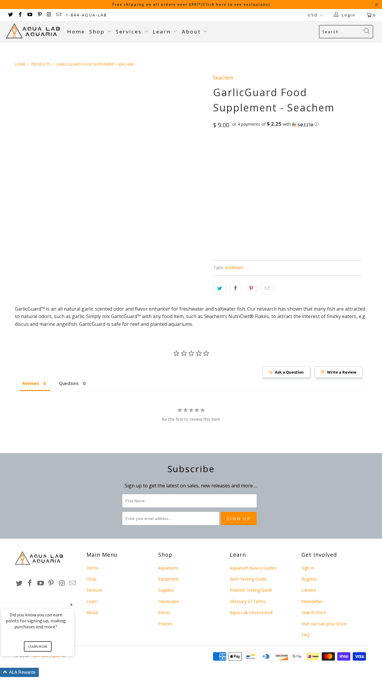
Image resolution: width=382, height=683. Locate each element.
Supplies (166, 590)
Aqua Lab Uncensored (251, 612)
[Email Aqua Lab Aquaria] (58, 15)
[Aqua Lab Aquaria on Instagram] (49, 15)
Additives (234, 267)
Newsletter (312, 601)
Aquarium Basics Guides (253, 568)
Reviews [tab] (30, 383)
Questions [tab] (69, 383)
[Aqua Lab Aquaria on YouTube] (29, 15)
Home (76, 31)
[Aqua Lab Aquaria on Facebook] (19, 15)
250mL (243, 150)
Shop (97, 31)
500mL (294, 150)
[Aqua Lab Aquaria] (33, 31)
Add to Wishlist (251, 238)
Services (130, 31)
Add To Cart (249, 196)
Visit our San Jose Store (323, 624)
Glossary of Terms (248, 601)
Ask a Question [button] (289, 372)
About (192, 31)
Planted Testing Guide (251, 590)
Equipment (168, 579)
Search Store (313, 612)
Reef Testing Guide (248, 579)
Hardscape (168, 601)
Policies (165, 624)
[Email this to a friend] (267, 288)
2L (261, 150)
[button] (275, 124)
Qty (217, 167)
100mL (222, 150)
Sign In (307, 568)
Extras (164, 612)
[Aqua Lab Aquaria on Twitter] (10, 15)
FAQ (305, 635)
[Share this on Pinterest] (251, 288)
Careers (308, 590)
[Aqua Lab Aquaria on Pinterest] (39, 15)
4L (276, 150)
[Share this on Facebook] (235, 288)
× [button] (71, 604)
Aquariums (168, 568)
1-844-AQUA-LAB (86, 15)
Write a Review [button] (341, 372)
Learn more (37, 646)
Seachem (223, 77)
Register (309, 579)
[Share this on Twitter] (219, 288)
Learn (163, 31)
